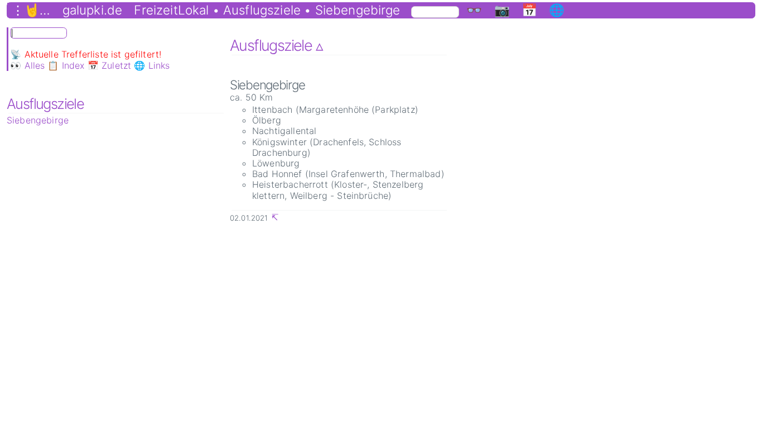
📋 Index (65, 65)
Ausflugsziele (45, 103)
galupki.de (92, 10)
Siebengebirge (38, 120)
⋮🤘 (26, 10)
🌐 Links (152, 65)
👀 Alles (27, 65)
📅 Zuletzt (109, 65)
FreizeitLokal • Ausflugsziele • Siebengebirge (267, 10)
